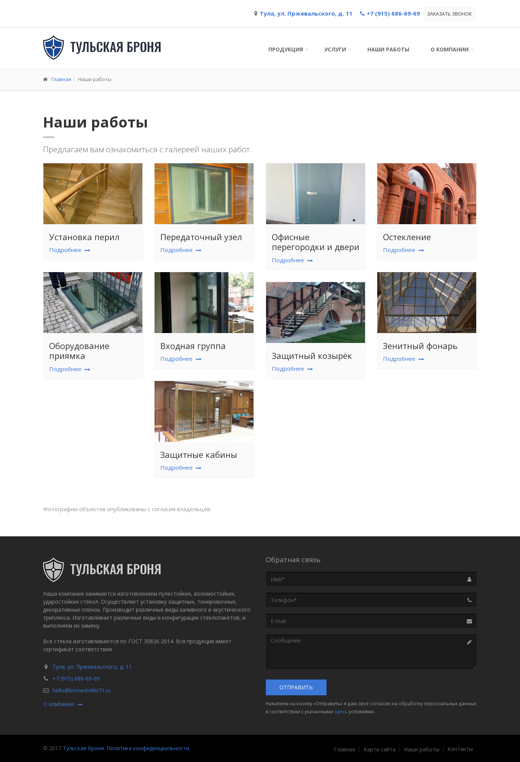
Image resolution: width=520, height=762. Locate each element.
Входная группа (193, 345)
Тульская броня (83, 748)
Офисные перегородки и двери (315, 241)
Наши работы (388, 49)
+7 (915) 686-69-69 (76, 678)
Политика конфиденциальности (148, 748)
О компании (450, 49)
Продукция (285, 49)
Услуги (335, 49)
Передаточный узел (201, 236)
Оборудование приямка (79, 350)
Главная (61, 79)
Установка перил (84, 236)
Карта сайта (380, 749)
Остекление (407, 236)
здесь (341, 711)
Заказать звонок (449, 14)
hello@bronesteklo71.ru (82, 690)
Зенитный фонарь (420, 345)
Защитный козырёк (312, 355)
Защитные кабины (198, 454)
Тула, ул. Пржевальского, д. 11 (92, 666)
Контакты (460, 749)
